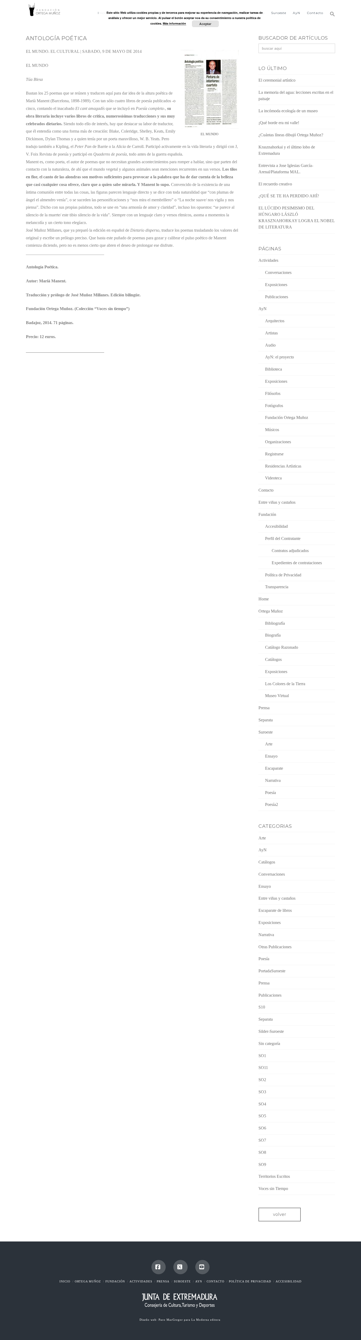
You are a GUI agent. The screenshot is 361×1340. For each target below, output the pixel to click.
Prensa (264, 708)
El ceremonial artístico (276, 80)
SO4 (262, 1104)
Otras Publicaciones (274, 947)
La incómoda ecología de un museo (288, 111)
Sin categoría (269, 1043)
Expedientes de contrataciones (297, 563)
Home (263, 599)
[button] (330, 12)
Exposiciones (276, 284)
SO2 (262, 1079)
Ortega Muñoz (270, 611)
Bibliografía (275, 623)
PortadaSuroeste (271, 971)
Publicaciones (276, 297)
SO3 (262, 1092)
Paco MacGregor (171, 1319)
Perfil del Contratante (282, 538)
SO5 (262, 1116)
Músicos (272, 429)
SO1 (262, 1055)
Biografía (273, 635)
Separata (265, 720)
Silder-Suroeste (271, 1031)
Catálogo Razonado (281, 647)
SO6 (262, 1128)
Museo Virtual (277, 695)
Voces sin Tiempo (273, 1188)
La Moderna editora (206, 1319)
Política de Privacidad (283, 575)
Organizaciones (278, 442)
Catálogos (273, 659)
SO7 (262, 1140)
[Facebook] (158, 1267)
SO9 (262, 1164)
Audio (270, 345)
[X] (180, 1267)
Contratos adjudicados (290, 550)
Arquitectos (274, 321)
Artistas (271, 333)
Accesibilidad (276, 526)
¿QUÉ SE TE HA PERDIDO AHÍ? (288, 196)
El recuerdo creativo (275, 184)
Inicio (64, 1281)
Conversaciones (278, 272)
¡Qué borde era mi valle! (278, 122)
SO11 (263, 1067)
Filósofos (272, 393)
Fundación (267, 514)
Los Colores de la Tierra (285, 683)
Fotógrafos (274, 405)
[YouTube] (202, 1267)
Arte (268, 744)
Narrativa (273, 780)
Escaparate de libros (275, 910)
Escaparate (274, 768)
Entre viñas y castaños (276, 502)
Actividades (268, 260)
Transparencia (276, 587)
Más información (174, 23)
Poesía (270, 792)
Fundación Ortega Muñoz (286, 417)
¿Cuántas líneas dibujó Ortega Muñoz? (290, 135)
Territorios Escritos (274, 1176)
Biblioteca (273, 369)
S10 (261, 1007)
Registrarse (274, 454)
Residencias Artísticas (283, 466)
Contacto (266, 490)
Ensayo (271, 756)
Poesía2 (271, 804)
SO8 (262, 1152)
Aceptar (205, 23)
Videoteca (273, 478)
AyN (262, 308)
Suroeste (265, 732)
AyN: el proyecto (279, 357)
